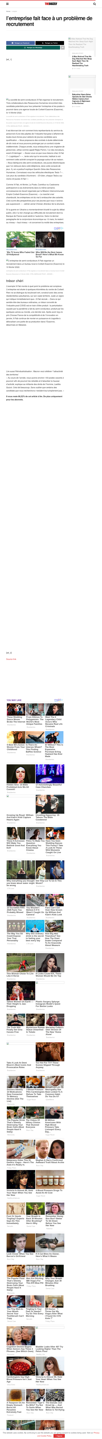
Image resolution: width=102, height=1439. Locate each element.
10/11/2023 (76, 68)
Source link (11, 659)
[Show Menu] (7, 3)
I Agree (59, 1436)
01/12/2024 (76, 106)
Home (8, 11)
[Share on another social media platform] (63, 48)
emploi (14, 11)
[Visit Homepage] (51, 3)
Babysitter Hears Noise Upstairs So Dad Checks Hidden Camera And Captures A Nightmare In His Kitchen (82, 99)
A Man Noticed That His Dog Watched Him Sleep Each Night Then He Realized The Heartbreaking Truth (82, 61)
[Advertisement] (35, 80)
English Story (77, 53)
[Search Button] (94, 3)
